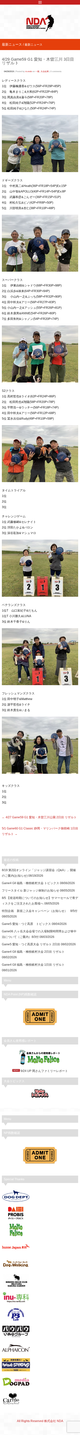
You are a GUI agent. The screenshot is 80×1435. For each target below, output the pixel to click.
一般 (37, 71)
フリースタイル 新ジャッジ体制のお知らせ (30, 890)
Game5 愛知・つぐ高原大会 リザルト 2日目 (31, 944)
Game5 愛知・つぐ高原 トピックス (26, 923)
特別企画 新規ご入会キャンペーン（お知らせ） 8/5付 (39, 910)
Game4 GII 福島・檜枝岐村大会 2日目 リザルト (33, 951)
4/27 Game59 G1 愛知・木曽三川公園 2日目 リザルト (41, 817)
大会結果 (45, 71)
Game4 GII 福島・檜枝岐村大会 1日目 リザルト (33, 964)
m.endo (28, 71)
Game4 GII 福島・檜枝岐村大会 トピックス (30, 883)
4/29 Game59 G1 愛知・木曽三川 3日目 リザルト (38, 61)
